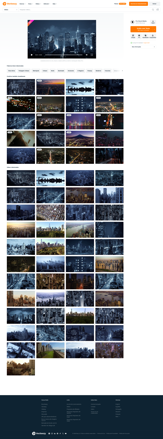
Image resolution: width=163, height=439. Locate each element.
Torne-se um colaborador (94, 412)
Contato (93, 406)
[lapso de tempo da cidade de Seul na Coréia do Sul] (50, 121)
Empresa (44, 411)
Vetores (22, 4)
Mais (54, 4)
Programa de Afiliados (73, 409)
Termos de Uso (101, 433)
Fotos (29, 4)
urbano (45, 71)
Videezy (43, 409)
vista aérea (11, 71)
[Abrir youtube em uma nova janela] (65, 433)
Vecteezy (43, 406)
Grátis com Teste (143, 29)
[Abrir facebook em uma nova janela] (49, 433)
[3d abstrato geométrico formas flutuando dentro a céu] (21, 139)
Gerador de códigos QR (48, 425)
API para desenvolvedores (48, 416)
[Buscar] (153, 10)
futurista (107, 71)
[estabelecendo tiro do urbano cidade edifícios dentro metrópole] (80, 87)
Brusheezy (44, 404)
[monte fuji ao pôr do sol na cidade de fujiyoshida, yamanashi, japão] (80, 139)
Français (118, 414)
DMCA (68, 406)
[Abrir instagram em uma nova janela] (52, 433)
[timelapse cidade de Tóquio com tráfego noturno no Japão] (50, 156)
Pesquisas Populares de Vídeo (73, 420)
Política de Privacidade (112, 433)
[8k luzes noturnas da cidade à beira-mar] (80, 156)
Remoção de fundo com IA (49, 423)
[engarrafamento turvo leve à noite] (21, 104)
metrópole (36, 71)
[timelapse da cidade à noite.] (109, 104)
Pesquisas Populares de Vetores (73, 412)
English (118, 404)
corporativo (117, 71)
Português (119, 409)
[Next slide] (121, 71)
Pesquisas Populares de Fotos (73, 416)
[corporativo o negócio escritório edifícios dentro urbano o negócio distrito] (50, 139)
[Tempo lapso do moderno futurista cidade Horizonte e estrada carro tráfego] (109, 247)
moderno (98, 71)
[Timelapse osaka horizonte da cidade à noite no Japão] (50, 104)
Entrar (154, 4)
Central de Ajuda (96, 404)
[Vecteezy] (10, 3)
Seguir (153, 23)
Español (118, 406)
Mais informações (136, 47)
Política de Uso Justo (124, 433)
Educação (44, 414)
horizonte (71, 71)
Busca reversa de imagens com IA (49, 419)
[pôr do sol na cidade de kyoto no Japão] (50, 87)
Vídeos (38, 4)
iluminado (61, 71)
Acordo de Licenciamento (74, 404)
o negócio (81, 71)
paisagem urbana (24, 71)
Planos (116, 4)
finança (89, 71)
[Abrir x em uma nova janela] (63, 433)
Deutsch (118, 411)
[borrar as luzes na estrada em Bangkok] (109, 121)
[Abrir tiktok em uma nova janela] (60, 433)
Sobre (92, 409)
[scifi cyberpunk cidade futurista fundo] (109, 139)
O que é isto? (146, 43)
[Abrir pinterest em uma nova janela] (57, 433)
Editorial (46, 4)
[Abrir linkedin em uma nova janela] (54, 433)
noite (52, 71)
